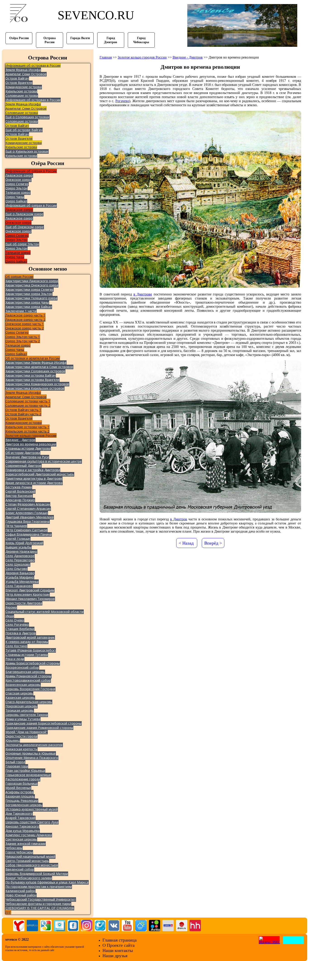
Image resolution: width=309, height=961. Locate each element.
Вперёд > (213, 543)
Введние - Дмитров (20, 440)
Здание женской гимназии (25, 843)
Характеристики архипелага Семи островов (39, 367)
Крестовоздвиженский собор (28, 680)
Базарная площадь (20, 796)
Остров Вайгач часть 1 (23, 410)
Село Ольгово (16, 569)
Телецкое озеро (17, 192)
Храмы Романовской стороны (28, 676)
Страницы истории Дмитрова (28, 448)
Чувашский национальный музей (30, 856)
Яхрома (11, 607)
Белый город (15, 762)
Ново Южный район (20, 895)
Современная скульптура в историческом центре (43, 461)
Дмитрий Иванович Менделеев (29, 517)
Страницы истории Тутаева (26, 654)
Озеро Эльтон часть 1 (22, 337)
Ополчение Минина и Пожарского (31, 758)
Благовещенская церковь (25, 672)
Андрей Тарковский (20, 818)
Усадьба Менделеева (21, 581)
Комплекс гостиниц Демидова (28, 835)
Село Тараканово (19, 586)
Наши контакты (117, 950)
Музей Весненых (18, 788)
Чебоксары (13, 848)
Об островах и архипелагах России (32, 358)
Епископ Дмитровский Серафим (29, 590)
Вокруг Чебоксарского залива (28, 878)
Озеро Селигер (17, 184)
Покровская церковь (21, 706)
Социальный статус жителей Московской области (44, 611)
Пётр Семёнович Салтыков (26, 530)
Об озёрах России (19, 276)
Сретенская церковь (21, 839)
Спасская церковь (19, 693)
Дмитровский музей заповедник (30, 637)
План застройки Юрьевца (25, 770)
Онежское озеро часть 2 (24, 328)
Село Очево (14, 620)
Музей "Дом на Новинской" (26, 732)
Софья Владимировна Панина (28, 534)
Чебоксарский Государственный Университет (40, 899)
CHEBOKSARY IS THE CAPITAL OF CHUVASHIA (39, 908)
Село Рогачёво (17, 624)
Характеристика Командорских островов (37, 384)
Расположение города (22, 779)
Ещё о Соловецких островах (27, 117)
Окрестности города (21, 736)
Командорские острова (23, 87)
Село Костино (16, 646)
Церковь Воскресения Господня (30, 689)
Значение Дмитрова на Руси (27, 457)
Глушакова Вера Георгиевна (27, 521)
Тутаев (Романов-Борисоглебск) (30, 650)
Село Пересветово (20, 560)
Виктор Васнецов (19, 495)
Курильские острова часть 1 (27, 427)
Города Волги (80, 38)
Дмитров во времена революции (30, 444)
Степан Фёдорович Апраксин (27, 504)
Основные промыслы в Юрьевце (30, 753)
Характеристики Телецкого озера (31, 298)
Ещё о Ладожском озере (24, 214)
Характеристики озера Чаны (27, 302)
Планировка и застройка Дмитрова (32, 470)
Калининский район (20, 891)
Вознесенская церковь (22, 684)
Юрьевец (12, 740)
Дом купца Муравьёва (22, 831)
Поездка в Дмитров (20, 633)
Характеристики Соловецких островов (35, 371)
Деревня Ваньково (20, 573)
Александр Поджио (20, 500)
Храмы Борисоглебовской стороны (32, 663)
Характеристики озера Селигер (29, 289)
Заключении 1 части (20, 311)
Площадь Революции (21, 800)
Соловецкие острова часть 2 (27, 405)
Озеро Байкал (16, 201)
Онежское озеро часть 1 (24, 324)
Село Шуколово (17, 564)
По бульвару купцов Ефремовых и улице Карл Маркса (46, 882)
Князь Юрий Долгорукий (24, 543)
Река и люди (14, 659)
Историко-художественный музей (31, 809)
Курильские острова (21, 91)
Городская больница (21, 783)
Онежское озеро (18, 179)
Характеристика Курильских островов (34, 388)
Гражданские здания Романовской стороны (39, 727)
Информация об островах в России (32, 65)
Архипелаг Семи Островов (25, 74)
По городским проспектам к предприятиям (38, 886)
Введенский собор (19, 869)
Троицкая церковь (19, 710)
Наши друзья (114, 955)
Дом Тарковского (19, 813)
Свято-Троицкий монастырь (27, 861)
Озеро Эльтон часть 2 (22, 341)
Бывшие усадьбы (18, 547)
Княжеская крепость (21, 749)
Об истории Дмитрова (22, 453)
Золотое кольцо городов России (30, 435)
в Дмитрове (142, 294)
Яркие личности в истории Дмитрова (33, 483)
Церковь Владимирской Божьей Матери (36, 873)
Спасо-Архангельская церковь (28, 702)
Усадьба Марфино (19, 577)
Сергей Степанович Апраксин (28, 508)
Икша (9, 616)
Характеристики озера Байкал (28, 307)
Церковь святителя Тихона (26, 715)
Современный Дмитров (23, 465)
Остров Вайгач (17, 78)
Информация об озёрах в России (31, 171)
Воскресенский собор (22, 667)
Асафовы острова (19, 792)
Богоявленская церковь (23, 805)
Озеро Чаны (14, 197)
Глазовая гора (16, 766)
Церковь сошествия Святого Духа (31, 822)
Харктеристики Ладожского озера (31, 281)
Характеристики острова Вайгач (30, 375)
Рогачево (122, 101)
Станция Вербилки (19, 629)
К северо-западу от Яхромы (26, 642)
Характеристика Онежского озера (31, 285)
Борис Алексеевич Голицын (26, 513)
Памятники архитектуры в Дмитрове (33, 478)
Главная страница (119, 939)
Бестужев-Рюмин (18, 487)
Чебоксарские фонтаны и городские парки (38, 904)
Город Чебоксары (19, 852)
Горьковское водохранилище (28, 775)
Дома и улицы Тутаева (22, 719)
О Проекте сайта (118, 945)
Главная (106, 57)
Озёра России (19, 38)
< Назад (186, 543)
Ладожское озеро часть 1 (25, 315)
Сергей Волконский (20, 491)
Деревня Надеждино (21, 551)
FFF (8, 912)
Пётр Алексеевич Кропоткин (27, 594)
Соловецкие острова (21, 95)
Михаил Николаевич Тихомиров (30, 599)
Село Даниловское (19, 556)
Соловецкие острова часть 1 (27, 401)
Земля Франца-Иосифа (23, 70)
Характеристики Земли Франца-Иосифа (35, 362)
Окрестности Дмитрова (23, 603)
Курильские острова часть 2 (27, 431)
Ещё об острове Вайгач (23, 130)
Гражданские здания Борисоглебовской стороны (43, 723)
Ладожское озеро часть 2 (25, 319)
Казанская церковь (20, 697)
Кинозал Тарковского (22, 826)
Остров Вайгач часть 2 (23, 414)
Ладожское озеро (19, 175)
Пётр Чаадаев (16, 526)
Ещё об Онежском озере (24, 227)
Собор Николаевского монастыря (31, 865)
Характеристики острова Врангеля (32, 380)
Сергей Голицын (17, 538)
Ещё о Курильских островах (26, 151)
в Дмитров (178, 519)
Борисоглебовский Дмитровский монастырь (39, 474)
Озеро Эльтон (16, 188)
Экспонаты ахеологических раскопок (34, 745)
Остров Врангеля (18, 82)
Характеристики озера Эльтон (28, 294)
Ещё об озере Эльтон (22, 244)
